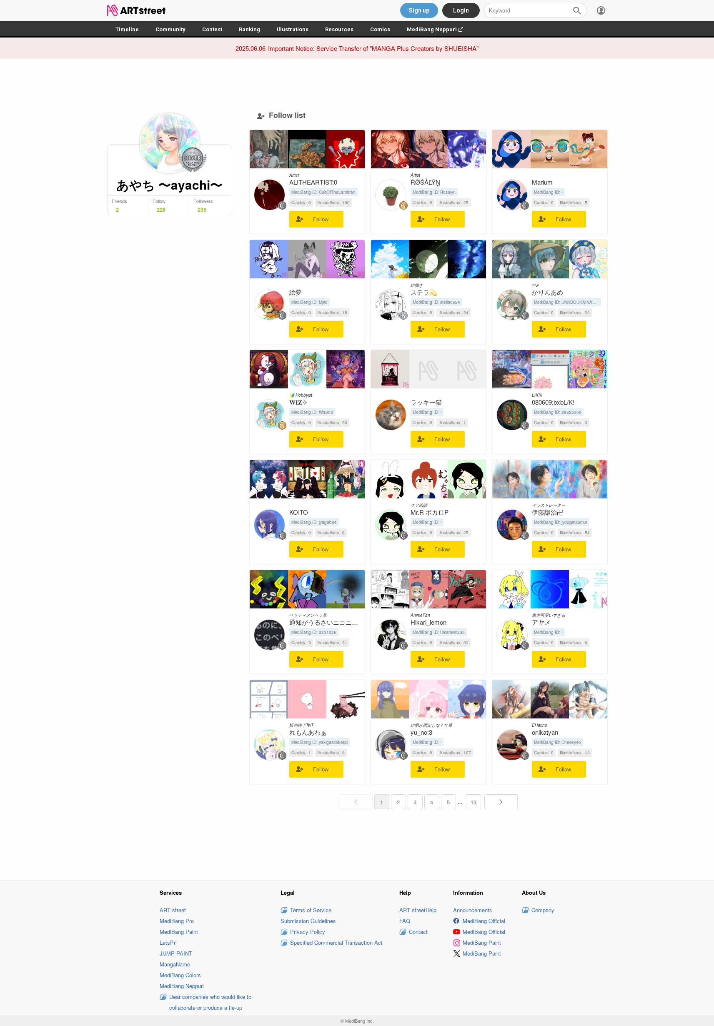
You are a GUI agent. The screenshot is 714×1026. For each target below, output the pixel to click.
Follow (320, 219)
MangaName (175, 964)
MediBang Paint (179, 932)
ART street (173, 910)
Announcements (472, 910)
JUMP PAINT (176, 953)
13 (473, 802)
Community (170, 29)
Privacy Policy (307, 932)
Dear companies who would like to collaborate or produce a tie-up (210, 1002)
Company (542, 910)
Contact (418, 932)
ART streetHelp (417, 910)
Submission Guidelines (308, 921)
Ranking (249, 29)
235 (202, 209)
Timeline (127, 29)
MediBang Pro (177, 921)
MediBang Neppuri (439, 29)
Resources (339, 29)
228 (161, 209)
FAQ (404, 921)
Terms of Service (310, 910)
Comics (380, 29)
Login (461, 10)
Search (576, 10)
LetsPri (168, 942)
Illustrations (292, 29)
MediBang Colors (180, 975)
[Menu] (601, 10)
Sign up (419, 10)
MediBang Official (484, 921)
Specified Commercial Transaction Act (336, 942)
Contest (212, 29)
